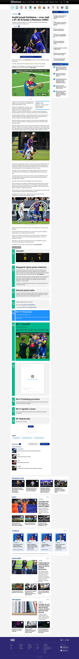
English (38, 647)
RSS (44, 651)
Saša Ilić (37, 2)
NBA (18, 454)
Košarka (32, 2)
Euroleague (16, 542)
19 (15, 455)
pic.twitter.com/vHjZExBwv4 (28, 304)
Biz (11, 647)
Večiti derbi (51, 2)
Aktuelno (40, 560)
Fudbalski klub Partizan (27, 437)
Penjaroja (42, 2)
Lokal (29, 648)
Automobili (30, 647)
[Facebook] (61, 640)
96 (19, 13)
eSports (29, 644)
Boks (19, 460)
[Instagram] (65, 640)
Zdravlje (21, 644)
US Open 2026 (20, 449)
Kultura (20, 647)
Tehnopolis (30, 645)
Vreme (38, 648)
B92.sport (16, 26)
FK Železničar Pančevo (39, 437)
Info (11, 644)
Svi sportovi (24, 2)
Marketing (46, 644)
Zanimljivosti (41, 588)
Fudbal (28, 2)
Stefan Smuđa (59, 549)
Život (12, 648)
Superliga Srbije (16, 437)
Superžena (21, 648)
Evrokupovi (41, 499)
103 (15, 449)
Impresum (45, 645)
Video (38, 644)
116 (54, 79)
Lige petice (15, 520)
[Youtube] (67, 640)
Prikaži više (31, 426)
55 (15, 460)
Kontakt (45, 652)
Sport (12, 645)
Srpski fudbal (15, 13)
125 (54, 73)
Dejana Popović (30, 549)
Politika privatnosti (47, 648)
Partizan (19, 466)
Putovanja (21, 645)
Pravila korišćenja (47, 647)
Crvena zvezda (15, 485)
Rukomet (46, 2)
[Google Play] (64, 647)
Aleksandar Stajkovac (18, 549)
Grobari (56, 2)
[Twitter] (63, 640)
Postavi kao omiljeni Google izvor (27, 56)
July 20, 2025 (33, 307)
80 (54, 91)
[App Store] (64, 650)
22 (15, 466)
